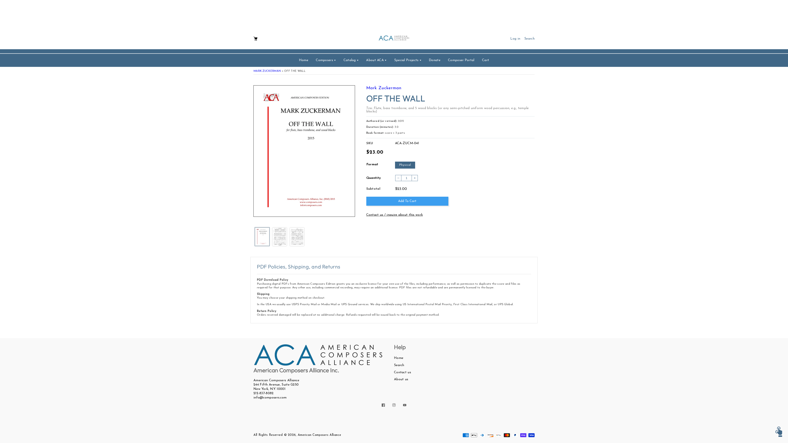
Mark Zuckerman (267, 71)
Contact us (402, 372)
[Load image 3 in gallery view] (297, 237)
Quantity (373, 178)
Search (399, 365)
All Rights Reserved (268, 435)
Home (398, 358)
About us (401, 379)
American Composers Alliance (319, 435)
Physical (405, 165)
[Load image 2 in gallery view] (279, 237)
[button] (255, 39)
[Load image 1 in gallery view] (262, 237)
